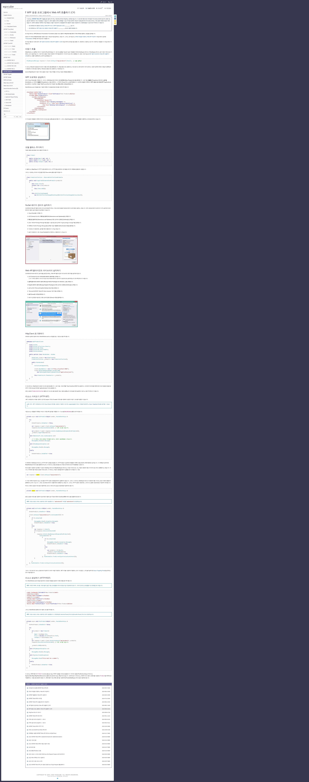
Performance (10, 37)
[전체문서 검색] (115, 16)
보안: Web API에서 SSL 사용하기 (37, 757)
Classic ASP (7, 102)
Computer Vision (9, 18)
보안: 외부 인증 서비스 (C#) (35, 761)
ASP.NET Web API (8, 71)
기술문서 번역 (91, 8)
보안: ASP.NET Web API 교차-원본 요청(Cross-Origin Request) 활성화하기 (46, 764)
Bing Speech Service (10, 26)
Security (9, 35)
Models (9, 46)
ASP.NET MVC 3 (9, 68)
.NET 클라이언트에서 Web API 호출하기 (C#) (50, 41)
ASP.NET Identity (7, 77)
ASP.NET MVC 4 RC (10, 66)
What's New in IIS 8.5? (8, 82)
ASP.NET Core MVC (8, 43)
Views (9, 49)
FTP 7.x (6, 91)
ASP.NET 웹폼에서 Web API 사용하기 (38, 695)
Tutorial (8, 40)
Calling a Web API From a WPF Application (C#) (52, 25)
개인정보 (108, 8)
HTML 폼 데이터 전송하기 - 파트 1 (37, 719)
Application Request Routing (11, 97)
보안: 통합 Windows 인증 (35, 750)
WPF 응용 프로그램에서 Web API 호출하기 (47, 28)
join (111, 2)
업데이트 (6, 12)
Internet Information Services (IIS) (11, 88)
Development (7, 105)
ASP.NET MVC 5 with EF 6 (11, 63)
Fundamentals (10, 32)
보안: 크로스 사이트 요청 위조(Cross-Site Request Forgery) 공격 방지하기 (47, 754)
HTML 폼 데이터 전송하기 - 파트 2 (37, 723)
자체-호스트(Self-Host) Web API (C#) (38, 730)
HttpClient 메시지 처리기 (35, 712)
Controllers (10, 51)
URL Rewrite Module (9, 94)
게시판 (100, 8)
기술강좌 (81, 8)
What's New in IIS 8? (8, 85)
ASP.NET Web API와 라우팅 (35, 698)
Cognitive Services (8, 15)
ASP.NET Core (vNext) (8, 29)
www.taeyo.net (62, 28)
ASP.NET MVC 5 (9, 60)
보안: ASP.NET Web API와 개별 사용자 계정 (39, 743)
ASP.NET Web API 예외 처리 (35, 716)
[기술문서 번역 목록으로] (115, 19)
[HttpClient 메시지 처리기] (115, 23)
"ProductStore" (29, 38)
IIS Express (6, 108)
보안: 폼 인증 (32, 747)
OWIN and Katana (7, 80)
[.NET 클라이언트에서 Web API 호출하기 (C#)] (115, 21)
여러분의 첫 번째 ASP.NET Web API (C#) (38, 688)
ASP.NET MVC (7, 57)
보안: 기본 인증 (32, 740)
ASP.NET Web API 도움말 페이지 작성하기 (39, 702)
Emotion (7, 23)
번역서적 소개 (7, 111)
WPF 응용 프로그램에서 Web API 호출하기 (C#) (40, 709)
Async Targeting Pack (94, 404)
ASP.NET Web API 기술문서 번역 (39, 684)
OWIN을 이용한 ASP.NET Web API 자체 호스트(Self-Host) (42, 733)
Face (6, 20)
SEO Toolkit (7, 99)
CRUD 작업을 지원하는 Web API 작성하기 (85, 36)
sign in (104, 2)
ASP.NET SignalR (7, 74)
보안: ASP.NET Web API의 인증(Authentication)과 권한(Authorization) (45, 736)
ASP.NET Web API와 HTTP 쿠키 (36, 726)
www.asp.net (67, 26)
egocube (8, 6)
